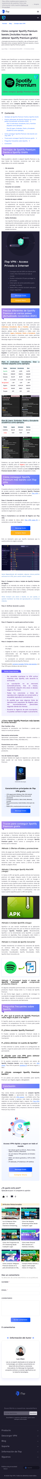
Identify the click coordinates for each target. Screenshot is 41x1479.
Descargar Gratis (20, 295)
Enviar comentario (20, 1320)
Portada (4, 23)
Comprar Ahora (20, 300)
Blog (10, 23)
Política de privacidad (9, 1466)
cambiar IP (23, 1065)
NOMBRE (5, 1282)
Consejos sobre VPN (19, 23)
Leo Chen (5, 49)
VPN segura (20, 1097)
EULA (5, 1469)
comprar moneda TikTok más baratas (24, 664)
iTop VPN (35, 493)
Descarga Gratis (20, 528)
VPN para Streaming (9, 1210)
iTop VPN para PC (31, 520)
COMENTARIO (7, 1298)
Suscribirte (33, 1413)
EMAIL (5, 1290)
